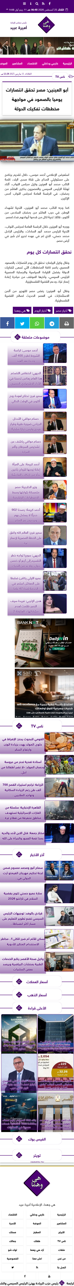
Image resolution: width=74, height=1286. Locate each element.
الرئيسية (67, 62)
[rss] (43, 3)
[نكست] (44, 666)
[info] (31, 3)
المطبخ (37, 1232)
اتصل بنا (61, 1267)
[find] (37, 3)
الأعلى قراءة (37, 1007)
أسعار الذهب (37, 994)
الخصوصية (12, 1258)
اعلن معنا (37, 1258)
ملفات (61, 1249)
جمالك (12, 1240)
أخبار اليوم (41, 310)
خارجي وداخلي (50, 62)
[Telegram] (51, 323)
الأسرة (12, 1223)
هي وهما (20, 310)
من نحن (62, 1258)
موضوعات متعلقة (35, 336)
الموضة (37, 1223)
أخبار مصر (62, 310)
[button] (4, 45)
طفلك (37, 1240)
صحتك (12, 1232)
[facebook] (50, 3)
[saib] (44, 716)
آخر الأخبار (37, 854)
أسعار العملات (37, 981)
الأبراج (61, 1232)
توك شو (12, 1249)
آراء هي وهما (37, 1249)
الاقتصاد (32, 62)
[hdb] (37, 46)
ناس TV (60, 76)
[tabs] (24, 3)
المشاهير (17, 62)
